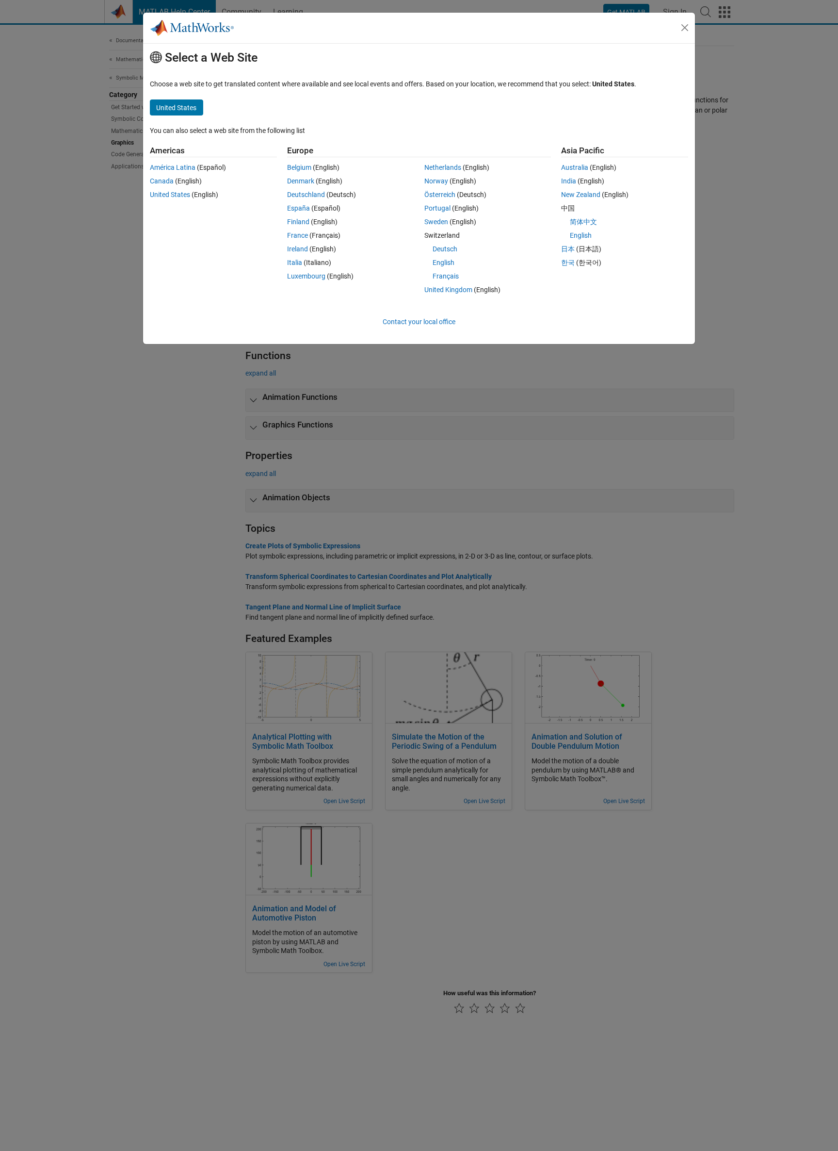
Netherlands (442, 167)
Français (446, 276)
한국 (568, 262)
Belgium (299, 167)
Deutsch (445, 249)
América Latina (172, 167)
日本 (568, 249)
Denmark (300, 181)
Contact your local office (419, 322)
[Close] (685, 27)
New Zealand (580, 194)
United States (170, 194)
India (568, 181)
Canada (162, 181)
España (298, 208)
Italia (294, 262)
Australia (574, 167)
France (297, 235)
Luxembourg (306, 276)
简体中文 (583, 222)
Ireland (297, 249)
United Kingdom (448, 290)
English (443, 262)
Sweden (436, 222)
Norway (436, 181)
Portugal (437, 208)
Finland (298, 222)
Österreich (439, 194)
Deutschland (306, 194)
